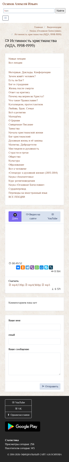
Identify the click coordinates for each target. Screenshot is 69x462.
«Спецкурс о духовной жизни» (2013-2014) (33, 172)
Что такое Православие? (23, 100)
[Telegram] (27, 267)
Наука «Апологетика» (21, 176)
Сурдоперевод (17, 188)
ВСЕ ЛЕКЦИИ (17, 196)
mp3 (47, 285)
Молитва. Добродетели (23, 144)
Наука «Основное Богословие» (45, 30)
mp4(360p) (35, 285)
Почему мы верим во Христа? (26, 96)
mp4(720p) (18, 285)
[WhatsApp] (37, 267)
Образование (16, 164)
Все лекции (15, 62)
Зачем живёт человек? (22, 76)
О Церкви (14, 120)
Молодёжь (15, 116)
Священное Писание (21, 124)
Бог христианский (19, 136)
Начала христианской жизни (26, 132)
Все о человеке (17, 168)
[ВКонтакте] (18, 267)
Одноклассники (19, 414)
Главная (38, 27)
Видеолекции (54, 27)
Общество (14, 156)
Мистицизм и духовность (24, 148)
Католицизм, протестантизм (26, 104)
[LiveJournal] (51, 267)
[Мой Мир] (42, 267)
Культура (14, 160)
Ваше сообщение (19, 349)
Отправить (51, 386)
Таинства (14, 128)
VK (20, 408)
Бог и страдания (18, 84)
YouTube (52, 218)
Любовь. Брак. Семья (21, 108)
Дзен (15, 218)
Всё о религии (17, 112)
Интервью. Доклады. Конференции (30, 72)
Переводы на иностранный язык (28, 192)
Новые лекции (17, 58)
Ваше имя (14, 320)
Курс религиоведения (22, 180)
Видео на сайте (34, 216)
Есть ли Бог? (16, 80)
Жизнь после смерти (21, 88)
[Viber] (32, 267)
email (12, 334)
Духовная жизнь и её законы (26, 140)
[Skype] (46, 267)
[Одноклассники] (23, 267)
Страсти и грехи (18, 152)
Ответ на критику (19, 92)
